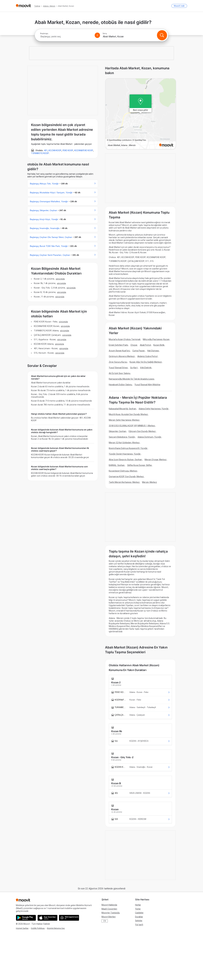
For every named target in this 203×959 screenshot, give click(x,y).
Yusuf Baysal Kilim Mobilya (147, 384)
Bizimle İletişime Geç (56, 928)
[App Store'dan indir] (47, 918)
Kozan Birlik (158, 345)
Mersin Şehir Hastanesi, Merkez (124, 420)
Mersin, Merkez (149, 482)
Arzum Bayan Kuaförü (119, 350)
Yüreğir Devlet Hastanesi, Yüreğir (125, 454)
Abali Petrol (145, 345)
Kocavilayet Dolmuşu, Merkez (123, 471)
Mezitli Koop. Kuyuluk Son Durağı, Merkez (128, 414)
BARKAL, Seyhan (117, 465)
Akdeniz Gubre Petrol (147, 356)
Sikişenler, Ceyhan (117, 431)
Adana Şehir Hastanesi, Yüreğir (154, 408)
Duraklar (139, 917)
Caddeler (139, 913)
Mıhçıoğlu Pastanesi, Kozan (156, 339)
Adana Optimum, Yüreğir (149, 437)
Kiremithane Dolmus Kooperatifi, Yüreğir (128, 448)
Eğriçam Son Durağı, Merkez (142, 431)
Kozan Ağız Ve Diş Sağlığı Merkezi (146, 362)
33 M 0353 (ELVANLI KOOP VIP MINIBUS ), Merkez (132, 425)
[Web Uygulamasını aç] (69, 918)
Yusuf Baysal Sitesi (118, 367)
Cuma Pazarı (138, 350)
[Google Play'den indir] (26, 918)
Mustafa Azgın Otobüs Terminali (124, 339)
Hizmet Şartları (22, 928)
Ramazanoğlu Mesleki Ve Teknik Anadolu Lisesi (131, 379)
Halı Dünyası (153, 350)
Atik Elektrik (145, 367)
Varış (105, 33)
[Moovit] (23, 6)
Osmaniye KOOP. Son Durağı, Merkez (126, 476)
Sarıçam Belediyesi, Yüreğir (122, 437)
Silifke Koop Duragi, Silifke (139, 465)
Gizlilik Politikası (38, 928)
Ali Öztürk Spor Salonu (119, 373)
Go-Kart (134, 367)
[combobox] (66, 36)
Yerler (138, 909)
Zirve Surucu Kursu (118, 362)
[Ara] (162, 35)
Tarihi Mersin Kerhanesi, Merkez (124, 482)
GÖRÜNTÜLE (60, 279)
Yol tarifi (139, 924)
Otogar (133, 345)
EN (104, 921)
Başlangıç (44, 33)
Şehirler (138, 920)
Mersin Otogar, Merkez (155, 459)
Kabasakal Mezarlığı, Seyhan (122, 408)
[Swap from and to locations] (97, 35)
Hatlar (138, 905)
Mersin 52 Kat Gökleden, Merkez (124, 442)
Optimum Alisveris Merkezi (122, 356)
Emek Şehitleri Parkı (118, 345)
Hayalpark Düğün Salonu (120, 384)
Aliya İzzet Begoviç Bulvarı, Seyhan (125, 459)
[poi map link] (140, 114)
